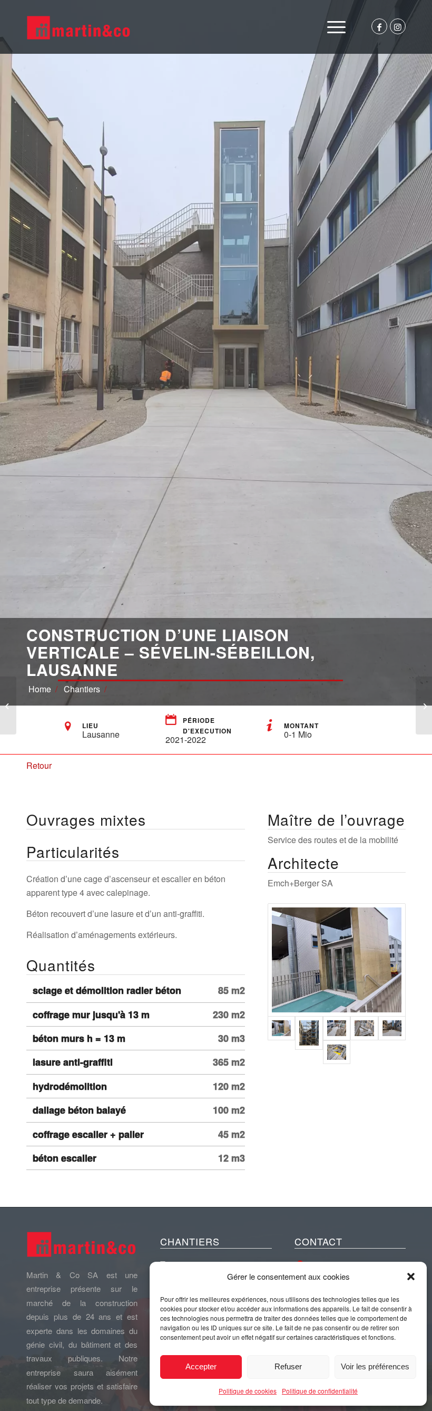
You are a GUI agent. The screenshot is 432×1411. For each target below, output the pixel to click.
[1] (336, 1052)
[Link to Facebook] (379, 26)
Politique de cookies (248, 1390)
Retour (39, 765)
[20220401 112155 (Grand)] (392, 1028)
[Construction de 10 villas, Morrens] (8, 705)
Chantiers (82, 689)
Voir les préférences (375, 1366)
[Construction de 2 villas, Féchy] (424, 705)
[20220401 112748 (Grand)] (336, 1028)
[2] (308, 1032)
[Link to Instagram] (398, 26)
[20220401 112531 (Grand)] (364, 1028)
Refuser (288, 1366)
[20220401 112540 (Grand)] (337, 960)
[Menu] (336, 27)
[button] (411, 1276)
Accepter (201, 1366)
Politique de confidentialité (320, 1390)
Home (39, 689)
